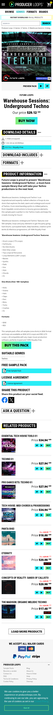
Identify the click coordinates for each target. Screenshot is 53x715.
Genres (20, 11)
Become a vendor (10, 671)
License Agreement (14, 383)
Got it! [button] (26, 708)
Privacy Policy (31, 679)
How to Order (31, 673)
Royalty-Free (18, 147)
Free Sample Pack (14, 370)
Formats (32, 11)
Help (28, 676)
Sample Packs (8, 668)
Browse (9, 11)
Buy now (26, 120)
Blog (28, 668)
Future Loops (26, 95)
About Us (29, 671)
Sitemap (29, 681)
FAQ (5, 676)
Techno (5, 358)
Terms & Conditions (10, 679)
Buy (48, 445)
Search (46, 23)
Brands (43, 11)
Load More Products (26, 631)
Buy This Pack (16, 345)
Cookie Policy (41, 701)
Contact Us (7, 673)
